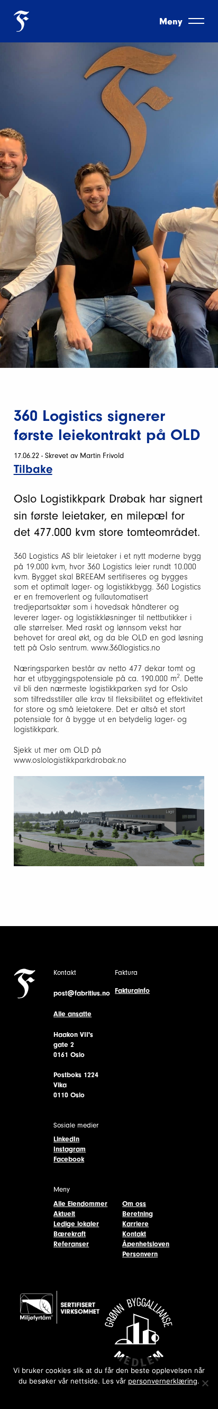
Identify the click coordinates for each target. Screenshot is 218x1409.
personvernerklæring (162, 1381)
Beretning (137, 1214)
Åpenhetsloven (145, 1244)
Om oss (134, 1204)
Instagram (69, 1149)
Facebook (68, 1159)
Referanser (71, 1244)
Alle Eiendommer (80, 1204)
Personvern (140, 1254)
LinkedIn (66, 1139)
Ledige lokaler (76, 1224)
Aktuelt (64, 1214)
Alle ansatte (72, 1014)
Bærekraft (69, 1234)
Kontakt (134, 1234)
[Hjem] (21, 20)
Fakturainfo (132, 990)
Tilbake (33, 469)
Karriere (135, 1224)
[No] (204, 1383)
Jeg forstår (109, 1395)
